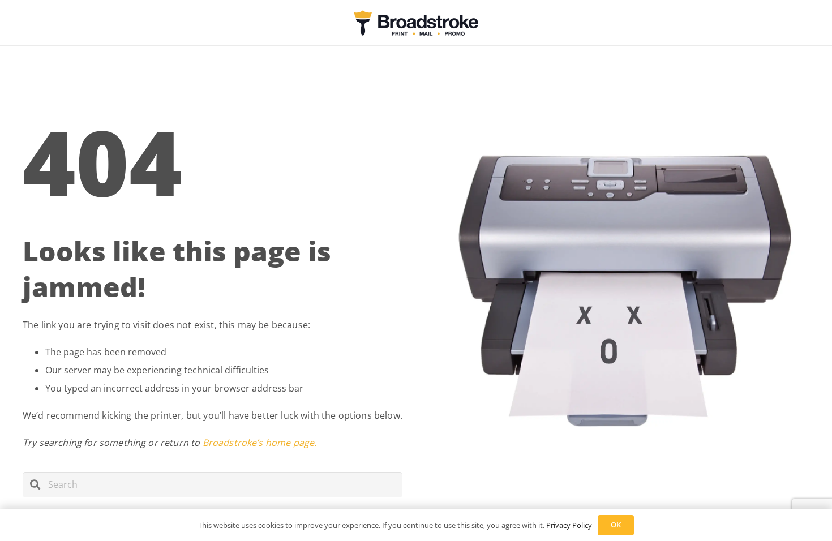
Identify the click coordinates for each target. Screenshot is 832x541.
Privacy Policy (569, 525)
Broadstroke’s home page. (260, 442)
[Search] (35, 484)
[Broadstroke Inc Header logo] (416, 23)
